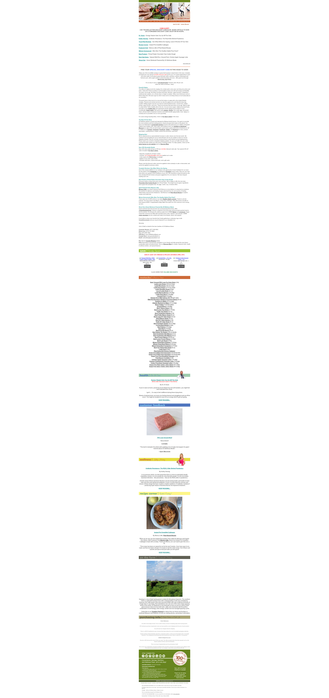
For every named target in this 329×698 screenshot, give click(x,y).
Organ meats (150, 110)
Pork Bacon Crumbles (163, 358)
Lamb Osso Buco (161, 294)
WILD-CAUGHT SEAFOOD (164, 21)
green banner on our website (147, 144)
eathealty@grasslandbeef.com (166, 680)
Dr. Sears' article (167, 116)
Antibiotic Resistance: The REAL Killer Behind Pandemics (164, 468)
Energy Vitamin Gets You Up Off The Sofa (164, 380)
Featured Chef (143, 48)
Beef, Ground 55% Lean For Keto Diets (162, 282)
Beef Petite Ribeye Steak (163, 315)
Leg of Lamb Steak (162, 291)
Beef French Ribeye (161, 337)
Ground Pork (161, 296)
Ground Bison (161, 306)
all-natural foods (163, 82)
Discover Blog (165, 144)
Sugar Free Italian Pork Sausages (160, 353)
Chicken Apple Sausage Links (161, 359)
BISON (151, 21)
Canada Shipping (151, 241)
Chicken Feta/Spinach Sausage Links (161, 361)
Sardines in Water (160, 301)
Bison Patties (159, 304)
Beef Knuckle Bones (162, 330)
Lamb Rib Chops (160, 286)
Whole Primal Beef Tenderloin (161, 346)
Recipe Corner (143, 45)
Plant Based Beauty (176, 192)
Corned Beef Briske (162, 325)
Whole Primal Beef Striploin (161, 342)
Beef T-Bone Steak (163, 308)
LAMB (154, 21)
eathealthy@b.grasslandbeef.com (149, 685)
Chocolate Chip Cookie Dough (148, 183)
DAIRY (157, 21)
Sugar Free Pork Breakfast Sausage (162, 356)
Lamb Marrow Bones (161, 292)
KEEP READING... (164, 488)
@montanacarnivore (145, 210)
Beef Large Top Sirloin (161, 310)
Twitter (168, 129)
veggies (166, 110)
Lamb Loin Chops (160, 284)
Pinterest (175, 129)
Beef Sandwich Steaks (161, 323)
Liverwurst (182, 212)
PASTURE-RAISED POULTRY (184, 21)
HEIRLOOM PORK (173, 21)
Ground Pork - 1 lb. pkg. (164, 259)
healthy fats (151, 108)
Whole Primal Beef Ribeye (161, 344)
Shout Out (142, 60)
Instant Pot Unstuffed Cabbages (164, 532)
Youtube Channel (157, 611)
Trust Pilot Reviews (145, 41)
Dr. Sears (142, 35)
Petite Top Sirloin (162, 311)
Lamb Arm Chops (159, 287)
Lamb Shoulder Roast (162, 289)
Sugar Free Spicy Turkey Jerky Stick (161, 366)
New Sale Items (144, 57)
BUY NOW (147, 266)
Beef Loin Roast (162, 340)
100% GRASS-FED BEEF (144, 21)
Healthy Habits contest (169, 199)
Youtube (149, 129)
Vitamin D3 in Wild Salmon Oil (160, 298)
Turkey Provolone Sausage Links (161, 363)
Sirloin (174, 212)
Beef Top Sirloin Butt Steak (162, 347)
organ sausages (143, 215)
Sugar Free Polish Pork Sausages (160, 354)
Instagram (156, 129)
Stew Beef (161, 328)
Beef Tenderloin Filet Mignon (162, 334)
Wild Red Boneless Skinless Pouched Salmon (163, 299)
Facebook (162, 129)
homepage (153, 171)
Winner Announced (145, 51)
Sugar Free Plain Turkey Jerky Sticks (161, 365)
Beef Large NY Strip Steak (162, 316)
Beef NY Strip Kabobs (163, 320)
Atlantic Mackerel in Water (160, 303)
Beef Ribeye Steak (162, 318)
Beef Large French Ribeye (161, 339)
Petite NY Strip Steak (162, 322)
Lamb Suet (162, 349)
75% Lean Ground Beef (164, 437)
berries (171, 110)
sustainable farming (157, 124)
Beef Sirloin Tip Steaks (160, 332)
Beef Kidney (162, 327)
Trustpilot (168, 171)
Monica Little (142, 189)
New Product (143, 54)
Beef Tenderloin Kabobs (163, 313)
